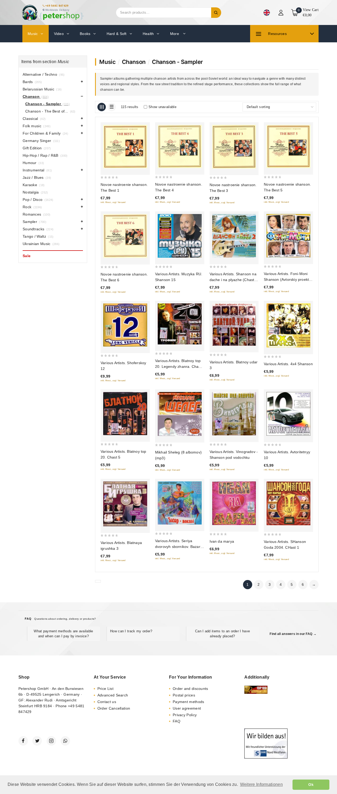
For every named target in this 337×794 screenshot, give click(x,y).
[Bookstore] (52, 12)
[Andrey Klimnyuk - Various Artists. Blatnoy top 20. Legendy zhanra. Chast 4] (180, 324)
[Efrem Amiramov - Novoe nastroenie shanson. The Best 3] (234, 147)
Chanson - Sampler (177, 61)
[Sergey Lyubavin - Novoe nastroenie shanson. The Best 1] (125, 146)
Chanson (134, 61)
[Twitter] (37, 741)
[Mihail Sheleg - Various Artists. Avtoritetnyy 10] (288, 414)
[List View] (111, 107)
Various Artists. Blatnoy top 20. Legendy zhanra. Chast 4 (178, 366)
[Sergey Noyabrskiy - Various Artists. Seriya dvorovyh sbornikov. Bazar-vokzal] (180, 503)
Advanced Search (112, 695)
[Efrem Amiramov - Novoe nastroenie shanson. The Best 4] (180, 146)
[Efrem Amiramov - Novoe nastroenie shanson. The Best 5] (288, 146)
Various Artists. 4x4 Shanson (288, 364)
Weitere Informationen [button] (261, 784)
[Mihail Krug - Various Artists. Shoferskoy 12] (125, 325)
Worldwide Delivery (57, 9)
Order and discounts (190, 688)
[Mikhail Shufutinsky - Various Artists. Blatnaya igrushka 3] (125, 504)
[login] (281, 12)
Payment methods (188, 702)
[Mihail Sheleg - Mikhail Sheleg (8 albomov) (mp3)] (180, 414)
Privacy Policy (185, 715)
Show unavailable (162, 107)
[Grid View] (101, 107)
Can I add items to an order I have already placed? (222, 633)
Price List (105, 688)
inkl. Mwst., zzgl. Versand (113, 202)
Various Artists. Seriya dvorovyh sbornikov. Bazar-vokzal (178, 546)
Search (216, 12)
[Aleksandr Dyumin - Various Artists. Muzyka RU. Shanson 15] (180, 236)
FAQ (176, 721)
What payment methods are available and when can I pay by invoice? (63, 633)
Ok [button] (311, 784)
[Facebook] (23, 741)
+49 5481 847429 (57, 5)
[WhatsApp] (65, 741)
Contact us (106, 702)
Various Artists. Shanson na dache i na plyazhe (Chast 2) (233, 280)
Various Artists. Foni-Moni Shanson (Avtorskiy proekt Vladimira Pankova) (286, 279)
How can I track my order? (131, 631)
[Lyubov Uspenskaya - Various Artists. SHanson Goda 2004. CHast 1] (288, 503)
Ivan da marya (222, 541)
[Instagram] (51, 741)
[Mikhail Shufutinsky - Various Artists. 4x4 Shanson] (288, 325)
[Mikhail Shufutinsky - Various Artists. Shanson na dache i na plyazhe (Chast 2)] (234, 236)
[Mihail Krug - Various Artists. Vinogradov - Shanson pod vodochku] (234, 413)
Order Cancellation (113, 708)
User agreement (187, 708)
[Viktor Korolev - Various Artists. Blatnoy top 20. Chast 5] (125, 413)
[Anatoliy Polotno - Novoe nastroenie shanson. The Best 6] (125, 236)
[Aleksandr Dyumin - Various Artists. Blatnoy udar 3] (234, 324)
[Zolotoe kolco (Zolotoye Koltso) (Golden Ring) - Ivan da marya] (234, 503)
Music (107, 61)
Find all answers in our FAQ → (293, 634)
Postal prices (184, 695)
